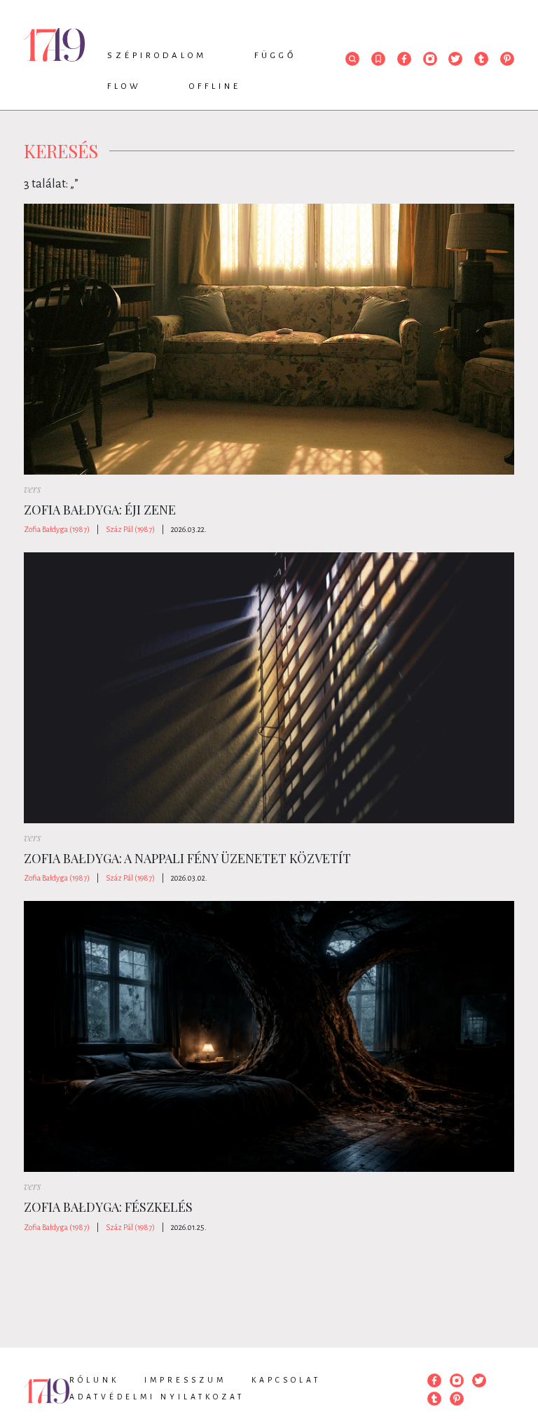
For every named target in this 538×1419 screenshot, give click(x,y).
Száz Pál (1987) (130, 529)
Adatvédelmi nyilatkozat (156, 1396)
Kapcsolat (286, 1380)
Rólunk (94, 1380)
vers (32, 489)
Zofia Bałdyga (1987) (57, 529)
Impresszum (185, 1380)
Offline (215, 86)
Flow (124, 86)
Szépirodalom (157, 55)
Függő (275, 55)
